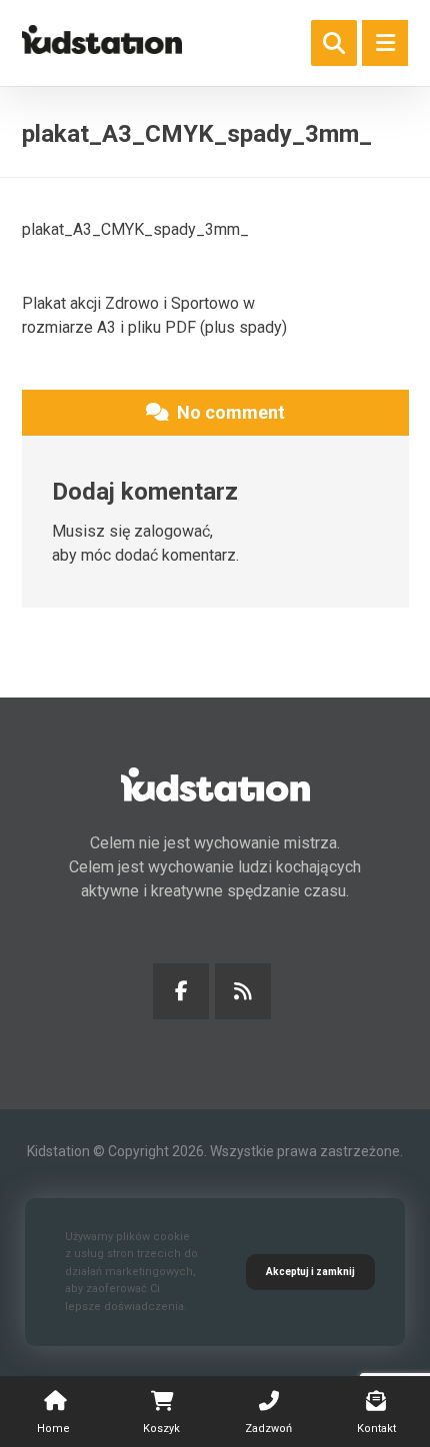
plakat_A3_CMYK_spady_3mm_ (135, 229)
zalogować (172, 531)
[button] (385, 43)
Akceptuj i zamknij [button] (310, 1271)
